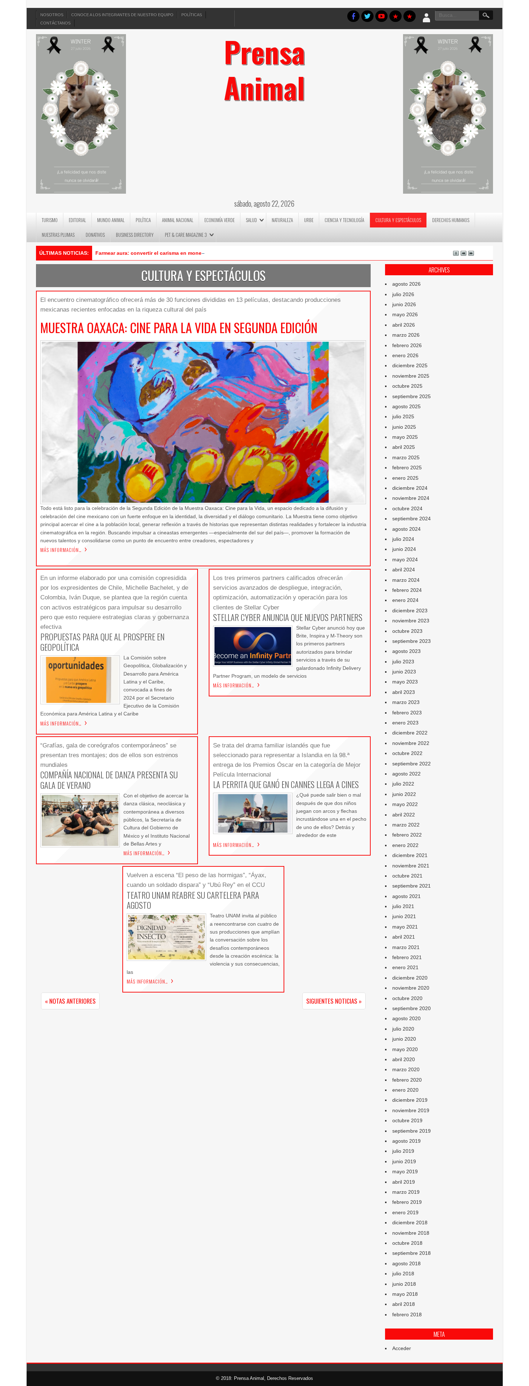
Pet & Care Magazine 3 (186, 234)
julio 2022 (403, 784)
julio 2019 (403, 1151)
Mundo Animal (111, 220)
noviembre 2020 (410, 988)
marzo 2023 (406, 702)
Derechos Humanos (450, 220)
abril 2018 (403, 1304)
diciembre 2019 (410, 1100)
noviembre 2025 (410, 376)
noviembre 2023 (410, 620)
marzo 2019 (406, 1192)
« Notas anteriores (70, 1000)
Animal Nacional (177, 220)
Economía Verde (219, 220)
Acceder (401, 1348)
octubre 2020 (407, 998)
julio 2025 (403, 416)
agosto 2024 (406, 529)
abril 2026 (403, 325)
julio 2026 (403, 294)
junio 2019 (404, 1161)
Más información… (61, 549)
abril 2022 (403, 815)
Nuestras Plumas (58, 234)
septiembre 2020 (411, 1008)
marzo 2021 (406, 947)
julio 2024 (403, 539)
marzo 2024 (406, 580)
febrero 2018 (407, 1314)
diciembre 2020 (410, 978)
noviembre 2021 (410, 866)
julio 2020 (403, 1029)
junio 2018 (404, 1284)
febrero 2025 (407, 467)
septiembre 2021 (411, 886)
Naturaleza (282, 220)
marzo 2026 (406, 335)
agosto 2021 (406, 896)
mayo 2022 (405, 804)
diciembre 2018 (410, 1222)
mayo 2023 (405, 682)
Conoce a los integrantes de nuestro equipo (122, 15)
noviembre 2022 (410, 743)
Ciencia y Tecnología (344, 220)
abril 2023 (403, 692)
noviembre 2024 (410, 498)
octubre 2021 (407, 876)
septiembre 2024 (411, 518)
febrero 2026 (407, 345)
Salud (251, 220)
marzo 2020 (406, 1069)
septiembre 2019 (411, 1131)
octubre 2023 (407, 631)
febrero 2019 (407, 1202)
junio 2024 (404, 549)
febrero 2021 (407, 957)
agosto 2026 (406, 284)
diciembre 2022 (410, 733)
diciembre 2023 (410, 610)
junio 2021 (404, 916)
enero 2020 (405, 1090)
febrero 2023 (407, 712)
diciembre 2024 (410, 488)
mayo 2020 (405, 1049)
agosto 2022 (406, 774)
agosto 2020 (406, 1018)
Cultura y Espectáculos (398, 220)
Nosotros (51, 15)
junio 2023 (404, 671)
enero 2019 (405, 1212)
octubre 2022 (407, 753)
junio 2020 (404, 1039)
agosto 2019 (406, 1141)
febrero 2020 (407, 1080)
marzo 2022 (406, 825)
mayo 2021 (405, 927)
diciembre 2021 (410, 855)
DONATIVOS (95, 234)
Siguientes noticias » (334, 1000)
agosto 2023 (406, 651)
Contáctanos (55, 23)
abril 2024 (403, 569)
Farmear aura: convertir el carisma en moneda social (159, 253)
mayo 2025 (405, 437)
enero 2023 (405, 723)
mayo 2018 (405, 1294)
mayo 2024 (405, 559)
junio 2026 (404, 304)
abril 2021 (403, 937)
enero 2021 (405, 967)
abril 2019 (403, 1182)
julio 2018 (403, 1273)
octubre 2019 (407, 1120)
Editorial (77, 220)
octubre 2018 (407, 1243)
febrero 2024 (407, 590)
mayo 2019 (405, 1171)
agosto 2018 (406, 1263)
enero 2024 (405, 600)
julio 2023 (403, 661)
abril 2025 (403, 447)
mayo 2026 (405, 314)
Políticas (191, 15)
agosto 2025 (406, 406)
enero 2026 (405, 355)
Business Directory (135, 234)
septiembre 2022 (411, 763)
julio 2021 (403, 906)
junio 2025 (404, 427)
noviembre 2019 (410, 1110)
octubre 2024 (407, 508)
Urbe (308, 220)
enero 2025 (405, 478)
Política (143, 220)
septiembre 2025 (411, 396)
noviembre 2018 (410, 1233)
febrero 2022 (407, 835)
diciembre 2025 (410, 365)
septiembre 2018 (411, 1253)
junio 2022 (404, 794)
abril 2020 (403, 1059)
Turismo (50, 220)
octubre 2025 (407, 386)
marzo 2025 (406, 457)
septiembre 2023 (411, 641)
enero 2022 (405, 845)
